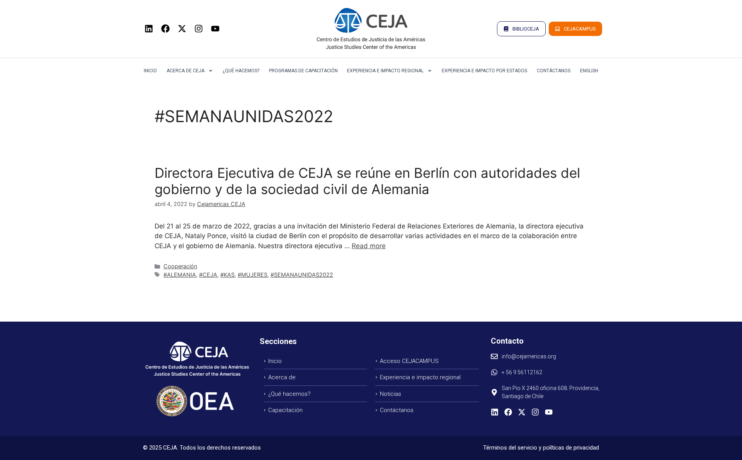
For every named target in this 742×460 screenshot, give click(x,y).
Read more (369, 246)
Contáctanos (553, 70)
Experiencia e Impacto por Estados (484, 70)
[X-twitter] (182, 28)
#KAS (227, 274)
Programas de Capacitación (303, 70)
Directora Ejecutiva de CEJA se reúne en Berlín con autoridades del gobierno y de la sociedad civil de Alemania (367, 181)
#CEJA (208, 274)
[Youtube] (215, 28)
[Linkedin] (148, 28)
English (589, 70)
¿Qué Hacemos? (241, 70)
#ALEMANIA (179, 274)
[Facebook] (165, 28)
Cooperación (180, 266)
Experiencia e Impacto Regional (385, 70)
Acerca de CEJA (185, 70)
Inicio (150, 70)
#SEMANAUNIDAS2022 (302, 274)
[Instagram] (198, 28)
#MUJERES (252, 274)
